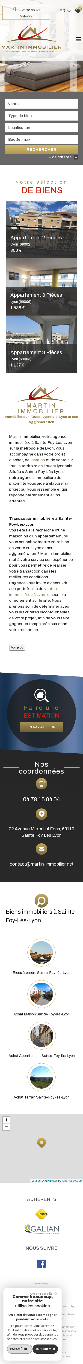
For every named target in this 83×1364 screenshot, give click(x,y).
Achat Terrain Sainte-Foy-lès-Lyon (41, 1097)
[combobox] (41, 104)
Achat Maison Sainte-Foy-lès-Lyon (41, 1014)
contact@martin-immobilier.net (42, 863)
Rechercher (41, 149)
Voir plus (17, 647)
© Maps (50, 1180)
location (37, 460)
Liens (70, 1314)
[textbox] (41, 116)
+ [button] (6, 1120)
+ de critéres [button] (63, 157)
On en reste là (41, 1293)
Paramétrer (20, 1349)
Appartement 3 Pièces (36, 298)
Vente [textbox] (13, 104)
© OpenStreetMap (70, 1180)
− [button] (6, 1127)
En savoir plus (41, 727)
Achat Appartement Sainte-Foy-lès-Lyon (42, 1056)
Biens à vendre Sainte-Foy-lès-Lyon (41, 973)
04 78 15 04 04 (41, 799)
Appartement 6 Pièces (36, 240)
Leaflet (36, 1180)
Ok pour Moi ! (45, 1349)
